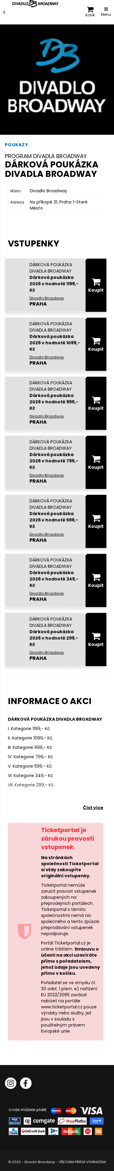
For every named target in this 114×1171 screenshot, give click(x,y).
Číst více (93, 808)
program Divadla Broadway (46, 156)
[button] (90, 12)
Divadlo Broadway (48, 191)
